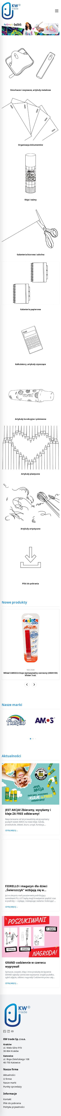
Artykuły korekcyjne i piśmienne (30, 419)
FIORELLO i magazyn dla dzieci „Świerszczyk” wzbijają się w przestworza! (26, 890)
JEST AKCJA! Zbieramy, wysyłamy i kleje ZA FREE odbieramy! (28, 812)
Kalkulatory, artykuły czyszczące (30, 364)
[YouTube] (12, 1031)
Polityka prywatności (14, 1106)
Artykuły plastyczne (30, 474)
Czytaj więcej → (11, 830)
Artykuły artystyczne (30, 528)
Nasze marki (9, 1082)
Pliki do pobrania (30, 583)
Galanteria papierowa (30, 309)
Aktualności (9, 1074)
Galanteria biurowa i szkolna (30, 254)
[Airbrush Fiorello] (30, 28)
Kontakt (7, 1099)
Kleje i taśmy (31, 199)
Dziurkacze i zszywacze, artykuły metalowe (30, 90)
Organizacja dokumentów (30, 145)
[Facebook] (4, 1031)
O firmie (7, 1078)
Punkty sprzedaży (12, 1086)
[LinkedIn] (8, 1031)
